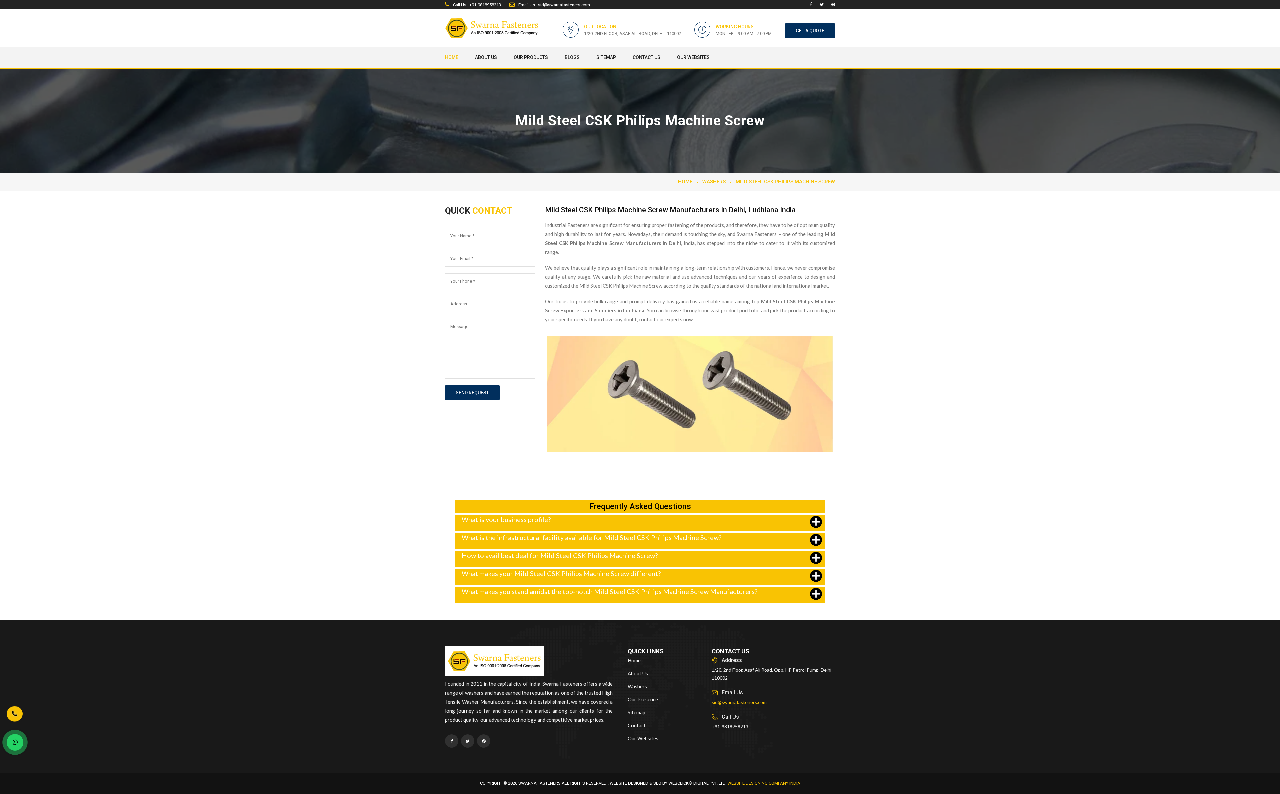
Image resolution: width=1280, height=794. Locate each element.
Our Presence (643, 699)
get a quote (810, 30)
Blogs (572, 57)
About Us (486, 57)
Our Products (531, 57)
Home (451, 57)
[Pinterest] (833, 4)
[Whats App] (15, 742)
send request (472, 392)
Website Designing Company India (763, 783)
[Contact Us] (15, 718)
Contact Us (646, 57)
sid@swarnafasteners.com (739, 702)
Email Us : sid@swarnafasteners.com (553, 4)
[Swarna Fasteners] (494, 662)
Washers (714, 182)
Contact (637, 725)
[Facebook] (811, 4)
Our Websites (693, 57)
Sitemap (606, 57)
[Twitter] (822, 4)
